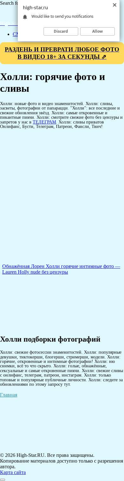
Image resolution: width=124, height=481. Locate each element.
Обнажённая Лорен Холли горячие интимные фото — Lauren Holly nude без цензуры (61, 269)
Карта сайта (13, 472)
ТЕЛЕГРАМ (44, 121)
